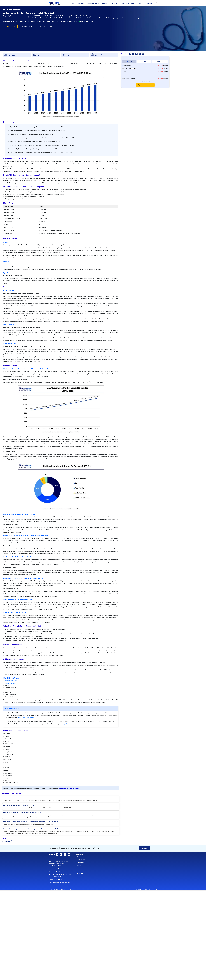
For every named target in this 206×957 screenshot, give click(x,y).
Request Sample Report (102, 492)
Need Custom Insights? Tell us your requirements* (95, 479)
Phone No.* (86, 473)
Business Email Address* (89, 467)
